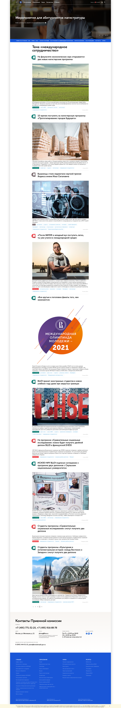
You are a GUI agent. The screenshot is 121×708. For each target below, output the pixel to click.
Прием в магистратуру (44, 673)
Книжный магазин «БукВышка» (92, 666)
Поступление (27, 2)
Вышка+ (41, 670)
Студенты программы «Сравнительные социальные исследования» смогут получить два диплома (61, 528)
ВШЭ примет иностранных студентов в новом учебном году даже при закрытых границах (60, 382)
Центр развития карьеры (44, 679)
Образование (36, 2)
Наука (43, 2)
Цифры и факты (19, 662)
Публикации (88, 675)
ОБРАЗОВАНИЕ (43, 659)
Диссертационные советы (68, 668)
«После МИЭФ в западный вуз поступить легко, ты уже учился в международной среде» (61, 236)
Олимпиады (41, 666)
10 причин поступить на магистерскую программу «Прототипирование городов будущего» (61, 117)
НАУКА (64, 659)
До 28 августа (18, 22)
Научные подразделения (68, 662)
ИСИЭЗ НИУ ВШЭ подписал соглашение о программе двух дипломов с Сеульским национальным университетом (58, 465)
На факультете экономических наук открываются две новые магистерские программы (61, 58)
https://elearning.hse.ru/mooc (84, 699)
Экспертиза (49, 2)
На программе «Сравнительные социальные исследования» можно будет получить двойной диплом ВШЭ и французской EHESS (60, 442)
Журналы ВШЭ (89, 673)
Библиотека (88, 662)
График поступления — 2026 (23, 40)
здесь (81, 705)
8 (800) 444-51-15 (21, 644)
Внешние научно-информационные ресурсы (72, 677)
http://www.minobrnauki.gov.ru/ (22, 699)
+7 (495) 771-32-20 (25, 627)
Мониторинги (66, 666)
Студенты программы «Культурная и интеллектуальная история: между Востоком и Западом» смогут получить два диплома (60, 550)
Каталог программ (44, 40)
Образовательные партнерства (46, 684)
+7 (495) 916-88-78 (47, 627)
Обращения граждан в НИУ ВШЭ (23, 675)
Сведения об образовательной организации (25, 685)
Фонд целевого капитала (21, 677)
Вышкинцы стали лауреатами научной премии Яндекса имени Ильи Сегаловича (59, 175)
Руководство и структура (21, 664)
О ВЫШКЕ (18, 659)
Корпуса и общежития (21, 670)
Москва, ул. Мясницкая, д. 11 (24, 633)
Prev (99, 35)
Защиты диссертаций (67, 670)
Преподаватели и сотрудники (22, 668)
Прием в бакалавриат (44, 668)
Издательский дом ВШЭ (91, 664)
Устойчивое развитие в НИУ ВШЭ (23, 666)
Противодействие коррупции (22, 679)
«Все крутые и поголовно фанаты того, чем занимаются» (58, 298)
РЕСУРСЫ (88, 659)
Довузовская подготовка (44, 664)
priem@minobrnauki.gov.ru (37, 644)
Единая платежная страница (22, 691)
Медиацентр (89, 670)
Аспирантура (42, 675)
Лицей (40, 662)
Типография (88, 668)
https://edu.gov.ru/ (51, 699)
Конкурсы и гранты (67, 675)
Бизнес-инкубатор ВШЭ (44, 682)
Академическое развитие (68, 673)
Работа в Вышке (19, 694)
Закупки (17, 673)
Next (102, 35)
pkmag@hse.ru (43, 633)
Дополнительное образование (46, 677)
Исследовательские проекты (69, 664)
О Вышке (56, 2)
